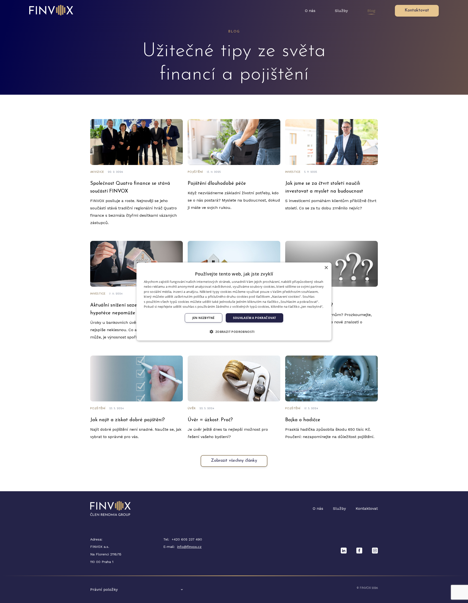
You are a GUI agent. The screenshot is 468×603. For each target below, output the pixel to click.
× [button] (326, 267)
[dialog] (234, 301)
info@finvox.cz (189, 547)
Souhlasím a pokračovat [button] (254, 318)
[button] (233, 332)
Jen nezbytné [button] (203, 318)
